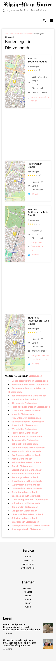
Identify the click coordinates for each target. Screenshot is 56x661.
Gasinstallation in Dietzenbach (28, 421)
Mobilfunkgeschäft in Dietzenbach (30, 499)
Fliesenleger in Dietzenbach (26, 418)
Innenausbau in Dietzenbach (27, 436)
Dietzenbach (28, 34)
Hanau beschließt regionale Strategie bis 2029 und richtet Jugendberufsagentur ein (19, 643)
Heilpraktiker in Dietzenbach (27, 462)
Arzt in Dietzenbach (22, 458)
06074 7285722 (39, 351)
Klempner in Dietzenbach (25, 403)
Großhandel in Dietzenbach (26, 455)
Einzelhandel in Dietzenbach (27, 481)
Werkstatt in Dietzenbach (25, 429)
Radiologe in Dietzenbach (25, 477)
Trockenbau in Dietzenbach (26, 410)
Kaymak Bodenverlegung (37, 60)
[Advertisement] (28, 134)
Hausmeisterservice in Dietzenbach (30, 384)
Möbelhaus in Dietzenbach (26, 503)
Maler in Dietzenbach (23, 414)
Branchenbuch (16, 34)
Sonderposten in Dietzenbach (27, 529)
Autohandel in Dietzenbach (26, 440)
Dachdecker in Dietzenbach (26, 495)
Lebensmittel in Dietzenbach (27, 488)
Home (7, 34)
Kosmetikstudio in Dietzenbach (28, 447)
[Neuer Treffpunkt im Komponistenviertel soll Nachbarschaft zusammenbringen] (48, 628)
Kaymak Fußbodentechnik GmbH (38, 212)
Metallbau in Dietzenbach (25, 399)
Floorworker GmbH (35, 165)
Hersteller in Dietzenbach (25, 432)
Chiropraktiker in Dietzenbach (28, 514)
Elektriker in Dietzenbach (25, 425)
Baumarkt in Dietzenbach (25, 507)
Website (35, 194)
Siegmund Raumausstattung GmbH (38, 320)
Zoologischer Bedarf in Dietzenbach (31, 525)
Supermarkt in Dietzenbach (26, 484)
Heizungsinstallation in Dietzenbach (31, 406)
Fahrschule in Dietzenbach (26, 473)
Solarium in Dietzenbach (24, 518)
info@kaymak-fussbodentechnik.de (39, 246)
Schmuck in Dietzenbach (25, 444)
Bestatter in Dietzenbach (24, 492)
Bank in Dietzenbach (22, 466)
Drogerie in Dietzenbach (24, 510)
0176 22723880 (39, 92)
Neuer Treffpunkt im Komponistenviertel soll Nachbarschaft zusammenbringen (21, 627)
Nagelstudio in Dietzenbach (26, 451)
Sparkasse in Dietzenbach (25, 521)
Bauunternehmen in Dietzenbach (29, 395)
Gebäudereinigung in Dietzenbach (30, 380)
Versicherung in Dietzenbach (27, 469)
